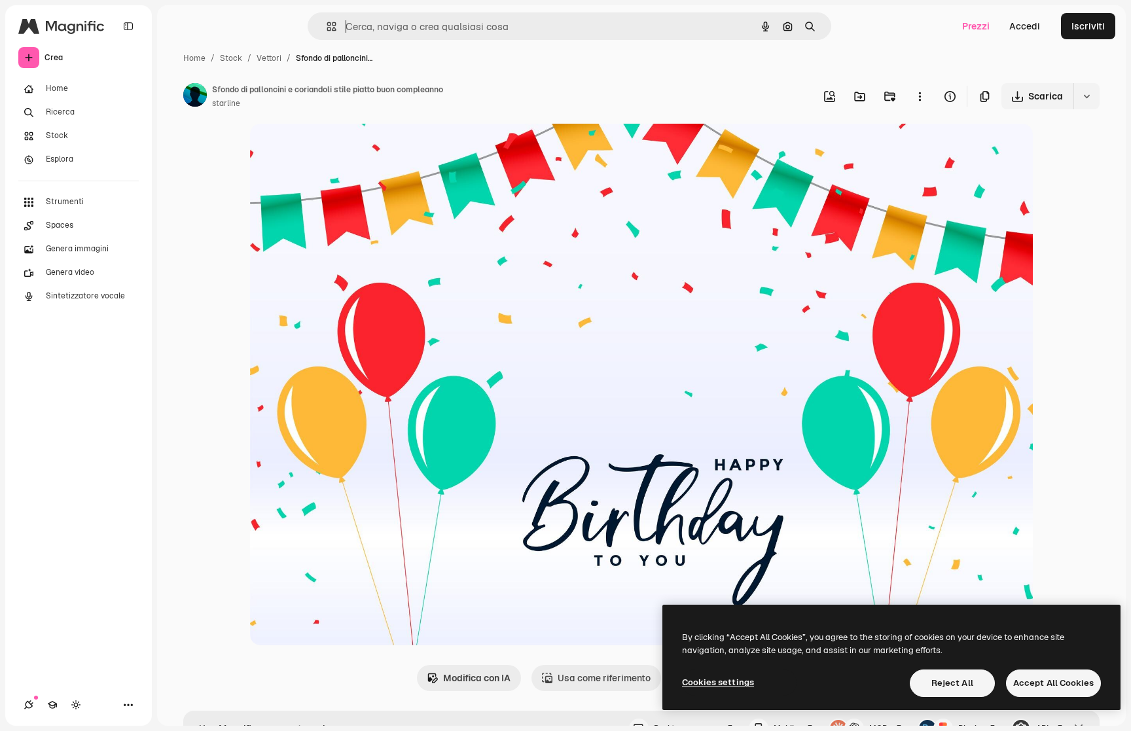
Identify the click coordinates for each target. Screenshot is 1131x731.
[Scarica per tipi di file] (1086, 96)
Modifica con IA (477, 678)
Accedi (1024, 26)
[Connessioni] (28, 704)
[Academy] (52, 704)
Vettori (269, 58)
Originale (336, 149)
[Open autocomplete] (326, 26)
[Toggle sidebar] (128, 26)
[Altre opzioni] (920, 96)
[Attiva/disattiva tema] (75, 704)
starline (226, 103)
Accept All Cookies (1053, 682)
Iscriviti (1088, 26)
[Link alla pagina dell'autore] (195, 97)
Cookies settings (718, 682)
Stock (231, 58)
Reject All (952, 682)
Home (194, 58)
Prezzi (976, 26)
